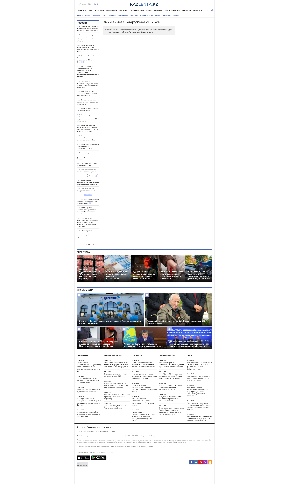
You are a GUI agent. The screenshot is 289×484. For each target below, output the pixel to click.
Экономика (111, 10)
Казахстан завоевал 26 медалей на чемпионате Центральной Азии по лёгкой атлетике (199, 418)
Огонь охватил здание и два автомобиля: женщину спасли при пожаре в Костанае (116, 385)
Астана (88, 15)
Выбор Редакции (172, 10)
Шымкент (96, 15)
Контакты (107, 427)
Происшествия (137, 10)
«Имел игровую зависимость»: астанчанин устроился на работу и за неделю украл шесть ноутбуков (88, 234)
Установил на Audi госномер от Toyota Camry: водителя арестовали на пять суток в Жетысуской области (171, 411)
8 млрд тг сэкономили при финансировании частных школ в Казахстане (88, 102)
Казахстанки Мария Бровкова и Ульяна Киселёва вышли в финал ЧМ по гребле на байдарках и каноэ (87, 128)
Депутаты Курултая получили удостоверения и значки (88, 390)
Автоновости (167, 355)
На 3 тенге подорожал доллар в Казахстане (87, 164)
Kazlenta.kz (80, 436)
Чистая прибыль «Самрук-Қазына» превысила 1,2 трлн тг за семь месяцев (88, 201)
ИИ (104, 15)
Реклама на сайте (94, 427)
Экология (186, 10)
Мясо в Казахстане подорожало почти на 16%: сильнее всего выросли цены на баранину (88, 192)
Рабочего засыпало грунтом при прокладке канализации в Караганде (117, 396)
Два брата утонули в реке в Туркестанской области (115, 407)
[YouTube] (200, 462)
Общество (123, 10)
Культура (158, 10)
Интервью (167, 15)
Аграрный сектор (146, 15)
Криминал (111, 15)
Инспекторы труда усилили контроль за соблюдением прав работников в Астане (88, 38)
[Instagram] (205, 462)
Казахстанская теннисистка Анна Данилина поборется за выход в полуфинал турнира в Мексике (198, 406)
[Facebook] (191, 462)
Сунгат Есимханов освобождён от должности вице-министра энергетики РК (88, 414)
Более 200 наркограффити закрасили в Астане (88, 109)
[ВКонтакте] (196, 462)
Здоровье (134, 15)
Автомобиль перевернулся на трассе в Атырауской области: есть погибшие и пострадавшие (116, 365)
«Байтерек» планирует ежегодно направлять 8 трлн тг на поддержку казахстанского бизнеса (89, 402)
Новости (82, 22)
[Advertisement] (195, 54)
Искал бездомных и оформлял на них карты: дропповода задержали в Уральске (86, 156)
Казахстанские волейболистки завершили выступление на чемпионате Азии (199, 378)
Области (81, 10)
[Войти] (212, 10)
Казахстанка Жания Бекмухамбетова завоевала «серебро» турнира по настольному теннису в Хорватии (197, 391)
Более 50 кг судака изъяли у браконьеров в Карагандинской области (88, 146)
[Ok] (210, 462)
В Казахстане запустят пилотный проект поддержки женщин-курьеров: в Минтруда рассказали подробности (88, 173)
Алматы (80, 15)
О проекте (81, 427)
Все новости (88, 245)
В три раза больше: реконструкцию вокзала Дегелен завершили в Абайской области (88, 48)
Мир (90, 10)
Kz (98, 4)
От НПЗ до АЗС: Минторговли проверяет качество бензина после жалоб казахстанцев (86, 211)
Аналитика (83, 252)
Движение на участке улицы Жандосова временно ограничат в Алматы (170, 387)
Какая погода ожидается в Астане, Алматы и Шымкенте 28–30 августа (88, 182)
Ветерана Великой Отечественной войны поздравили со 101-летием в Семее (86, 59)
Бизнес (158, 15)
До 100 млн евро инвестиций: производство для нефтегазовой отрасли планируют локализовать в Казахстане (87, 222)
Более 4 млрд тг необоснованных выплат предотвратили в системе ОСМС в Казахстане (88, 118)
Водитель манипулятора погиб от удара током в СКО (116, 375)
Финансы (197, 10)
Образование (123, 15)
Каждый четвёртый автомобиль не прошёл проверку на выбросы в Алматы (171, 399)
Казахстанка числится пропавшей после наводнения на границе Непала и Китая (87, 138)
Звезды (176, 15)
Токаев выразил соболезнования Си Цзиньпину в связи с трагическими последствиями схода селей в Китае (88, 71)
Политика (99, 10)
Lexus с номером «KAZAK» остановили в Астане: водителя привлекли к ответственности (88, 28)
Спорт (149, 10)
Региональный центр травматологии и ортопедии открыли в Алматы (87, 93)
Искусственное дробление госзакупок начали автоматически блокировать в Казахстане (87, 84)
